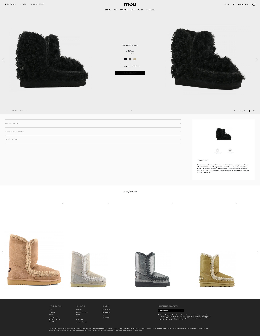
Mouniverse (79, 309)
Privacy (78, 314)
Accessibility (79, 319)
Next (257, 60)
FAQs (50, 309)
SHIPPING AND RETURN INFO (14, 131)
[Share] (249, 111)
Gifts (132, 10)
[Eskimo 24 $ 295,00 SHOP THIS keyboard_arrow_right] (34, 247)
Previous (3, 60)
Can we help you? (239, 111)
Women (107, 10)
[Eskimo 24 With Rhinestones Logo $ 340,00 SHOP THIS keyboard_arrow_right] (216, 261)
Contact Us (52, 312)
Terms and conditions (82, 312)
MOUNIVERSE (150, 10)
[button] (10, 4)
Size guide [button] (136, 66)
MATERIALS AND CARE (12, 123)
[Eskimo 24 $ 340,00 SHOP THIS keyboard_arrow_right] (88, 261)
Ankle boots (23, 111)
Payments (51, 314)
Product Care (52, 322)
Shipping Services (53, 317)
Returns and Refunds (54, 319)
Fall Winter (15, 111)
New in (140, 10)
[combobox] (125, 66)
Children (123, 10)
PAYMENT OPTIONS (11, 139)
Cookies (78, 317)
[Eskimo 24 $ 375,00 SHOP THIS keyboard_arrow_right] (152, 261)
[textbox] (125, 66)
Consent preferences (81, 322)
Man (115, 10)
